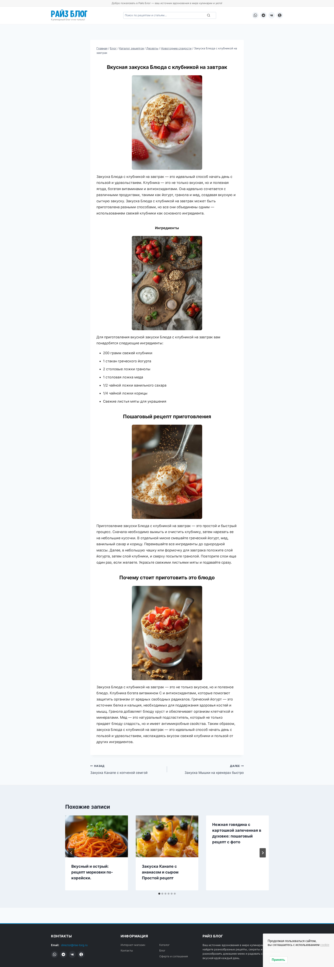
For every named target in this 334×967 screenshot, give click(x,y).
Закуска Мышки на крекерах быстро (214, 769)
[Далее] (263, 852)
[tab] (159, 894)
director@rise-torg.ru (74, 945)
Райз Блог (69, 13)
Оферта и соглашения (173, 956)
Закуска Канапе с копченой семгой (118, 769)
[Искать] (208, 15)
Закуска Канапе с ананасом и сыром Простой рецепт (160, 872)
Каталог (164, 944)
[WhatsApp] (255, 15)
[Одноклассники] (279, 15)
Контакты (127, 950)
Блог (162, 950)
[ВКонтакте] (271, 15)
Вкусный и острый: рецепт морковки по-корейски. (92, 872)
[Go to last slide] (71, 852)
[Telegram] (263, 15)
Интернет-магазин (133, 944)
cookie (324, 944)
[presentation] (96, 836)
